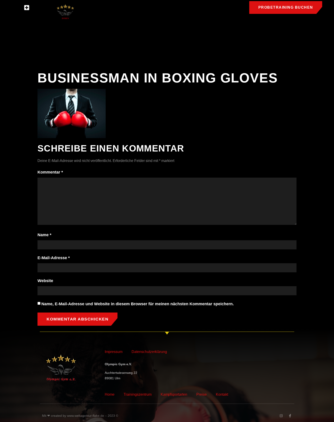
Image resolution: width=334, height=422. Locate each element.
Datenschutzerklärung (149, 352)
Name (44, 235)
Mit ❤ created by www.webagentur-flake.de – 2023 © (80, 415)
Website (45, 280)
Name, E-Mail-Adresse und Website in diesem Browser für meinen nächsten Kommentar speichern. (137, 304)
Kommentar (50, 172)
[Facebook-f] (290, 415)
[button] (26, 7)
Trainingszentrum (138, 394)
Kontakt (222, 394)
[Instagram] (281, 415)
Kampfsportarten (174, 394)
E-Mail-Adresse (53, 258)
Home (110, 394)
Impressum (113, 352)
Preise (201, 394)
